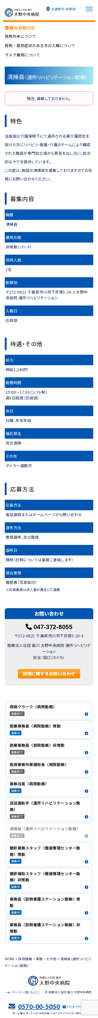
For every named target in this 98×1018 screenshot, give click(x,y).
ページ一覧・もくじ (25, 992)
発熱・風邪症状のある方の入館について (40, 45)
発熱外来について (20, 36)
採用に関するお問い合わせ (49, 673)
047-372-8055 (53, 627)
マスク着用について (22, 55)
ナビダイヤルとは (77, 1007)
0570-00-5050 (39, 1006)
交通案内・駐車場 (63, 9)
